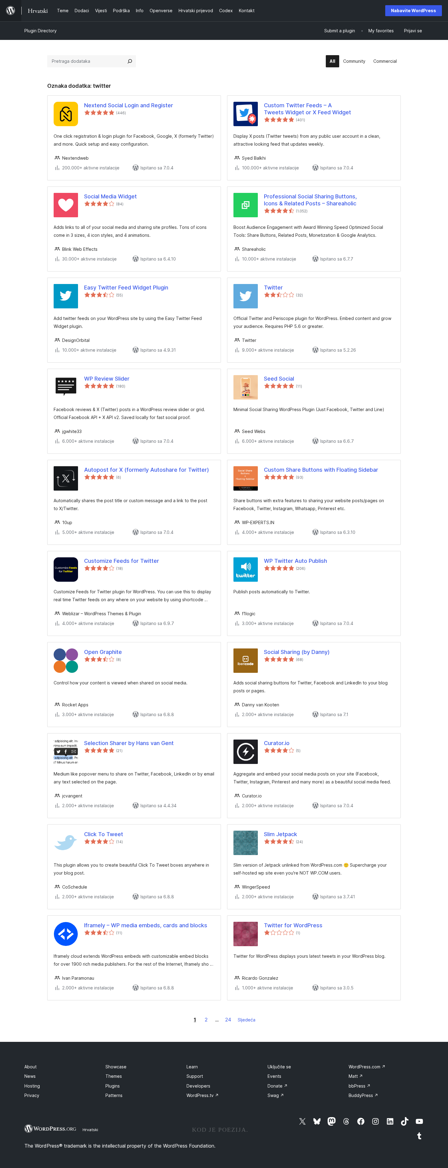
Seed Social (279, 378)
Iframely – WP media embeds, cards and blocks (145, 925)
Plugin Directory (40, 30)
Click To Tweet (103, 834)
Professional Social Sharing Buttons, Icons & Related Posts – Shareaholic (310, 200)
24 (228, 1020)
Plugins (112, 1085)
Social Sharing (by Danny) (297, 652)
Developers (198, 1085)
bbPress (360, 1085)
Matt (356, 1076)
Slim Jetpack (280, 834)
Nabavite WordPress (413, 10)
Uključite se (279, 1066)
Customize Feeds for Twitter (121, 561)
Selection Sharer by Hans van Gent (129, 743)
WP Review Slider (107, 378)
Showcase (115, 1066)
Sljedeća (246, 1019)
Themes (113, 1076)
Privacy (31, 1095)
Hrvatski (90, 1129)
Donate (278, 1085)
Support (195, 1076)
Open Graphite (103, 652)
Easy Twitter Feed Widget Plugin (126, 287)
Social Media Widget (110, 196)
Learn (192, 1066)
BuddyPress (363, 1095)
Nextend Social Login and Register (128, 105)
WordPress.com (367, 1066)
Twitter (273, 287)
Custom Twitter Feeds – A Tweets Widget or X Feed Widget (307, 108)
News (30, 1076)
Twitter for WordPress (293, 925)
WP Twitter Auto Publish (295, 561)
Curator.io (277, 743)
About (30, 1066)
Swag (276, 1095)
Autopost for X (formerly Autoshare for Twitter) (146, 470)
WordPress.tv (203, 1095)
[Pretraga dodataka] (130, 61)
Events (274, 1076)
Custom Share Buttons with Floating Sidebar (321, 470)
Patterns (114, 1095)
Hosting (32, 1085)
